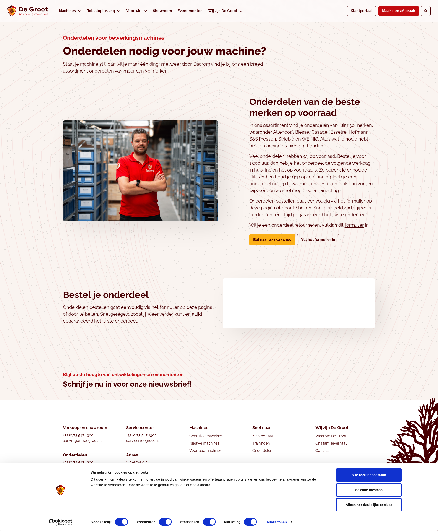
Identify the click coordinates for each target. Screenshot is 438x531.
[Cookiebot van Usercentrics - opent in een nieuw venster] (61, 522)
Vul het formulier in (320, 239)
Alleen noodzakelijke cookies (369, 505)
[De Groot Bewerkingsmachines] (27, 10)
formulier (354, 225)
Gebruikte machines (206, 436)
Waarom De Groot (330, 436)
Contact (322, 450)
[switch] (165, 522)
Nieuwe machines (204, 443)
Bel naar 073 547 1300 (272, 239)
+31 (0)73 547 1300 (78, 435)
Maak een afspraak (398, 11)
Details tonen (276, 522)
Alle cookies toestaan (369, 475)
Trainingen (261, 443)
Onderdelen (262, 450)
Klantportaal (362, 11)
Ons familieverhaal (331, 443)
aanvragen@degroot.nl (82, 440)
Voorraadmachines (205, 450)
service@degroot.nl (142, 440)
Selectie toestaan (369, 490)
